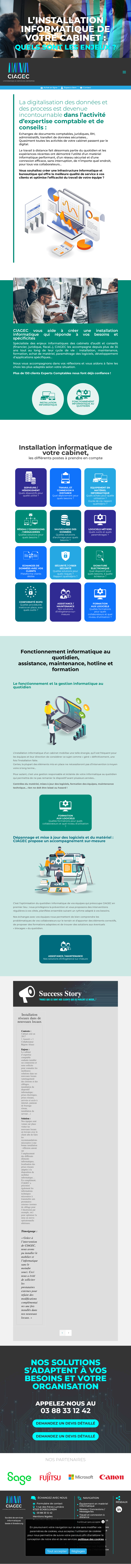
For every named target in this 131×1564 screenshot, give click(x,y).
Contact (87, 87)
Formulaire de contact (49, 1503)
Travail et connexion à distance (91, 1516)
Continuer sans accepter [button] (89, 1522)
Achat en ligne (50, 87)
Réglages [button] (78, 1551)
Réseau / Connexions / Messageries (92, 1510)
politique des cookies (91, 1539)
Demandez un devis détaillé (65, 1423)
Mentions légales (43, 1516)
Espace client (70, 87)
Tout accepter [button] (57, 1551)
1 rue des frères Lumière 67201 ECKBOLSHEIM (48, 1508)
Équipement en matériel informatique (93, 1504)
